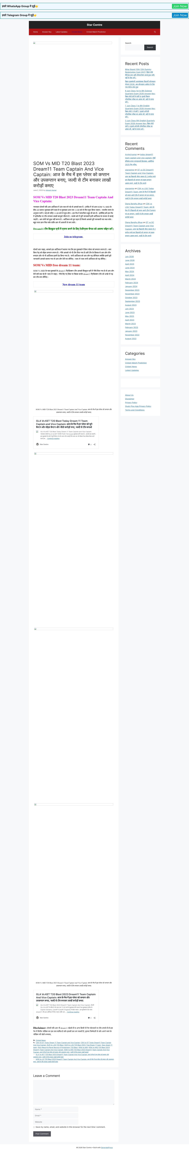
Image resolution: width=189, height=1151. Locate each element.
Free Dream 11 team (93, 1045)
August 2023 (130, 305)
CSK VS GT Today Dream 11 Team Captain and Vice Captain (58, 1043)
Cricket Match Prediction (96, 32)
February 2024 (131, 283)
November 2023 (132, 294)
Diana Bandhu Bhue (134, 204)
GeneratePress (107, 1148)
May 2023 (129, 316)
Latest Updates (61, 32)
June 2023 (130, 312)
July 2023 (129, 309)
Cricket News (77, 32)
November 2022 (132, 335)
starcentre (129, 170)
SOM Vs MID (83, 1047)
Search (128, 43)
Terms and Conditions (134, 410)
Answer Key (46, 32)
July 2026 (129, 257)
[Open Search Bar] (155, 32)
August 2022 (130, 339)
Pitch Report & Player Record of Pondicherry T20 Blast (58, 1047)
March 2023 (130, 324)
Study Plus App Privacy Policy (138, 406)
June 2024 (130, 268)
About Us (129, 395)
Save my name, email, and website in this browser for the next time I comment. (70, 1127)
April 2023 (129, 320)
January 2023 (131, 331)
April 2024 (129, 275)
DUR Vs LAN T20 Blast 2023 (75, 1045)
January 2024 (131, 286)
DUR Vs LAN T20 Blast (55, 1045)
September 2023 (132, 301)
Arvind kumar (131, 154)
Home (35, 32)
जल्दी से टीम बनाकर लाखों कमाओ (79, 1052)
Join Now (180, 6)
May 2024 (129, 271)
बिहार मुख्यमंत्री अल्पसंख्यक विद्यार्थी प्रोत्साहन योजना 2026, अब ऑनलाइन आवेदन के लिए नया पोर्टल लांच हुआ (140, 84)
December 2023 (132, 290)
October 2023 (131, 298)
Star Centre (94, 24)
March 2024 (130, 279)
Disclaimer (129, 399)
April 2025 (129, 264)
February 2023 (131, 327)
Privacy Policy (131, 402)
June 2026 (130, 260)
